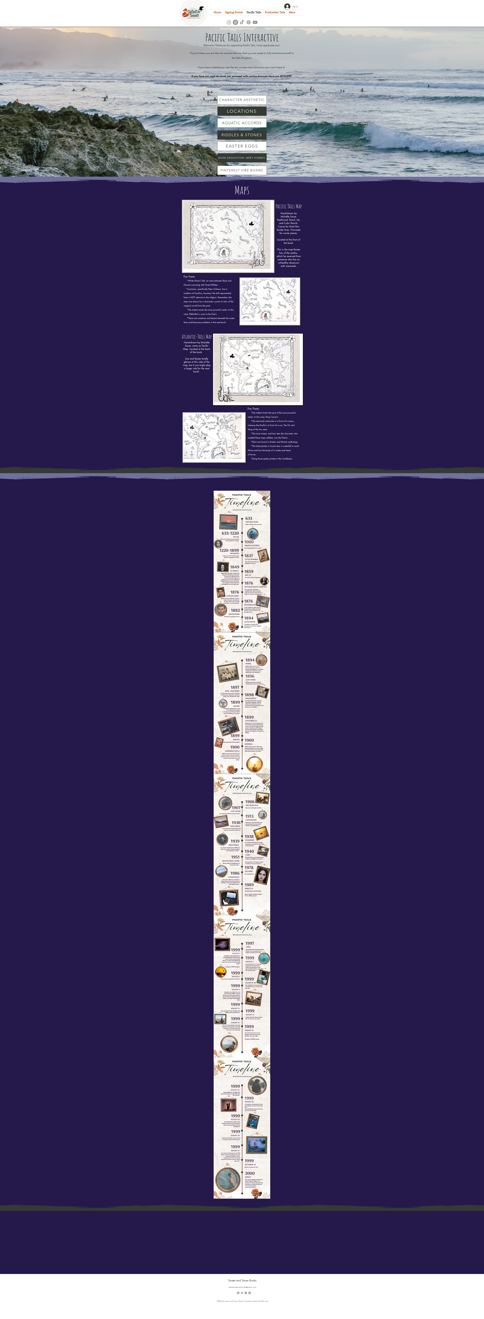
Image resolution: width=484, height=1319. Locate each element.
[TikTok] (242, 22)
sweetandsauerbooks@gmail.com (242, 1287)
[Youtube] (255, 22)
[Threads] (235, 22)
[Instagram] (229, 22)
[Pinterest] (248, 22)
